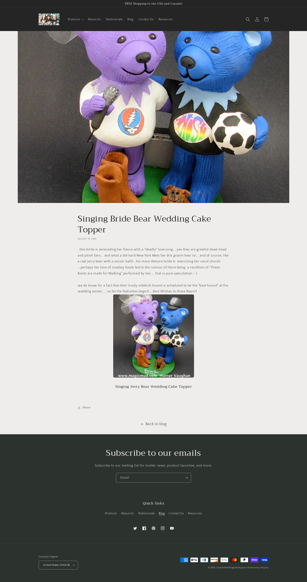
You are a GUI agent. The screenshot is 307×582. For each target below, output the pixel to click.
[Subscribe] (186, 478)
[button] (75, 19)
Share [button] (86, 407)
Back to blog (156, 424)
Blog (162, 513)
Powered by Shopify (257, 568)
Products (111, 513)
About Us (127, 513)
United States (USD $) (56, 564)
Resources (195, 513)
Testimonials (146, 513)
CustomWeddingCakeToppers (232, 568)
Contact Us (176, 513)
